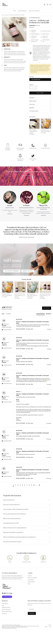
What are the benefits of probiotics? (13, 532)
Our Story (30, 575)
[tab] (40, 314)
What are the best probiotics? (11, 504)
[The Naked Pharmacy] (5, 4)
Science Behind (31, 581)
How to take (32, 104)
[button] (40, 25)
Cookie (46, 626)
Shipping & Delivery (6, 607)
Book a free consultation (34, 10)
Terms (50, 626)
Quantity (31, 84)
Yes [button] (26, 348)
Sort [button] (3, 313)
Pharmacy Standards (32, 577)
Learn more (26, 215)
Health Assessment (22, 10)
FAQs (3, 605)
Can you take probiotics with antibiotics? (14, 514)
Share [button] (32, 348)
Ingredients (31, 107)
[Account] (44, 4)
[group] (9, 307)
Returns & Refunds (6, 609)
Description (31, 97)
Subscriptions (5, 603)
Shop (14, 10)
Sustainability (31, 579)
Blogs (29, 583)
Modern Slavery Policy (7, 611)
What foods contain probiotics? (12, 518)
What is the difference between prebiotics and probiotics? (19, 537)
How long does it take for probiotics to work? (15, 509)
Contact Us (4, 613)
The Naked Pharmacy (35, 17)
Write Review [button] (46, 308)
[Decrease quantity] (30, 87)
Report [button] (29, 348)
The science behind (33, 111)
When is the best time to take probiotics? (14, 528)
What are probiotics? (9, 500)
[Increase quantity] (36, 87)
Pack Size (31, 76)
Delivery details (32, 101)
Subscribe (31, 613)
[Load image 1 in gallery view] (14, 29)
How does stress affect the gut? (12, 541)
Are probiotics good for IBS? (11, 523)
